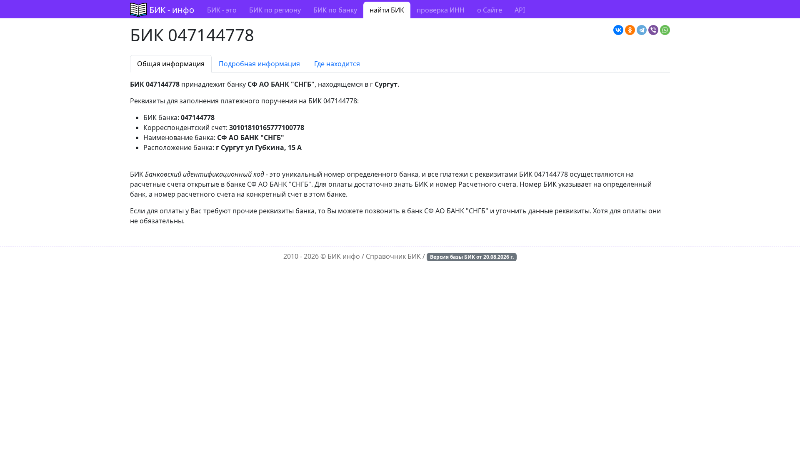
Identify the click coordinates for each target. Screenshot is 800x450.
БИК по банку (335, 10)
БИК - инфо (171, 9)
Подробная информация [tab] (259, 63)
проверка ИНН (441, 10)
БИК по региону (275, 10)
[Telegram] (642, 30)
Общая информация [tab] (171, 63)
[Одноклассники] (630, 30)
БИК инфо (344, 256)
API (520, 10)
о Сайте (489, 10)
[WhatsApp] (665, 30)
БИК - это (222, 10)
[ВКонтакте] (618, 30)
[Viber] (653, 30)
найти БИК (387, 10)
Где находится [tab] (337, 63)
